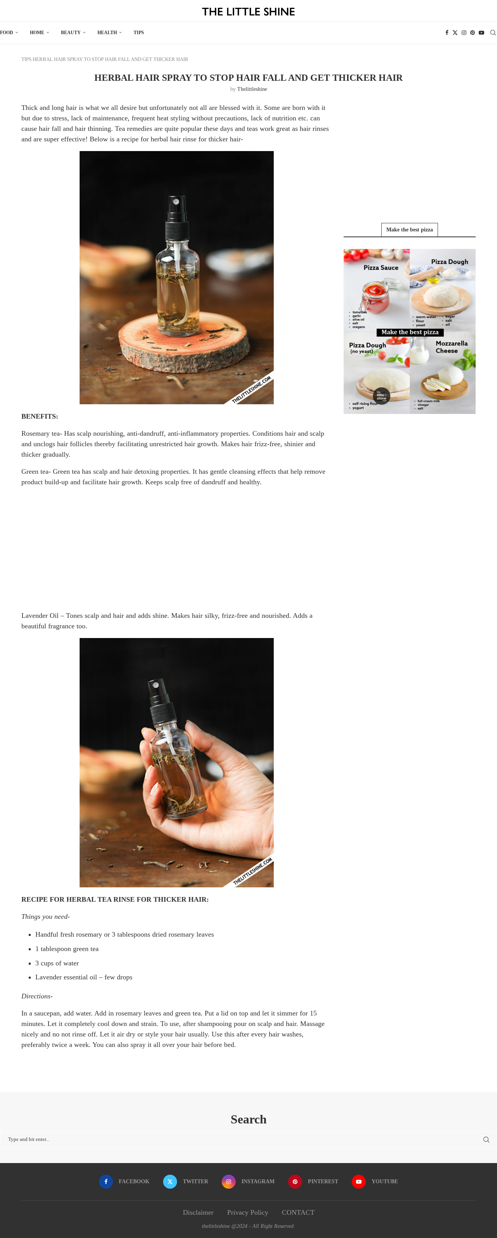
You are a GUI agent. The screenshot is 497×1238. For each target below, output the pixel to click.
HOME (37, 32)
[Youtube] (481, 32)
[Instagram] (464, 32)
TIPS (139, 32)
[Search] (493, 32)
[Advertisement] (176, 548)
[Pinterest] (472, 32)
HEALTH (107, 32)
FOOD (6, 32)
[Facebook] (446, 32)
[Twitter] (455, 32)
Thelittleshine (252, 89)
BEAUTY (71, 32)
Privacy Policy (247, 1212)
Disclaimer (198, 1212)
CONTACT (298, 1212)
